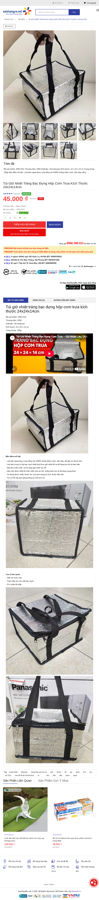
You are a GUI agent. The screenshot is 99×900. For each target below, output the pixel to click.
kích (51, 772)
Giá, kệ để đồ (62, 861)
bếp (60, 775)
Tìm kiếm (21, 19)
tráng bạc (24, 772)
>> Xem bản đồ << (83, 266)
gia (71, 772)
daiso (68, 775)
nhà (84, 772)
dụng (77, 772)
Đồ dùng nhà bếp (40, 861)
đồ (65, 772)
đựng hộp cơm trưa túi (39, 772)
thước (59, 772)
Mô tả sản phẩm (16, 300)
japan (75, 775)
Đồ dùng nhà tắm (16, 867)
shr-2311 (8, 775)
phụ (48, 775)
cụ (38, 775)
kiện (54, 775)
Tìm (74, 12)
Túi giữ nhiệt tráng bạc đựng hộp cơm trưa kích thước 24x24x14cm (57, 19)
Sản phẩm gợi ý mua (53, 780)
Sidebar (10, 26)
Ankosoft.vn (76, 891)
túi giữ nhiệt (13, 772)
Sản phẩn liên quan (17, 780)
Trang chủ (8, 19)
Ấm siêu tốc (86, 861)
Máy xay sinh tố (39, 867)
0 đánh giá (16, 194)
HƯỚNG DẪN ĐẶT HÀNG (64, 300)
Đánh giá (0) (39, 300)
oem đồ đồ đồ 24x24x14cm (24, 775)
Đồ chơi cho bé (15, 861)
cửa (90, 772)
